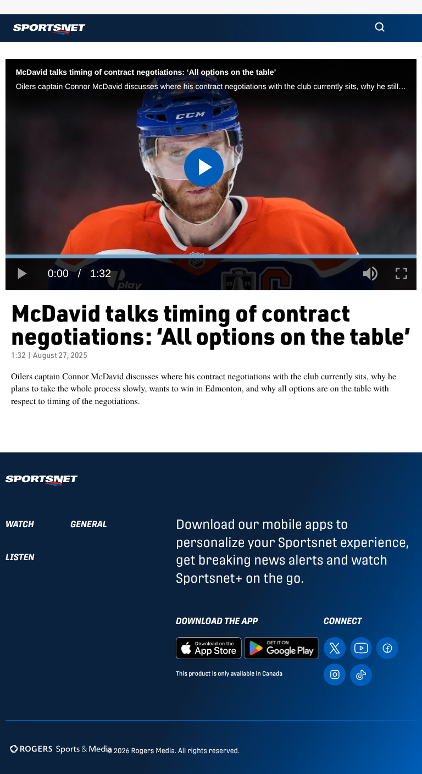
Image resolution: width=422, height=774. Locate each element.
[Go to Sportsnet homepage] (49, 29)
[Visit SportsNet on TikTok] (361, 673)
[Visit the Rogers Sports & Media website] (61, 748)
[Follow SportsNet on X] (335, 647)
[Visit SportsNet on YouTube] (361, 647)
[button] (380, 28)
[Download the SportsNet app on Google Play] (281, 647)
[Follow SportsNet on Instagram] (335, 673)
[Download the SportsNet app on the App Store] (209, 647)
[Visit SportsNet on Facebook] (387, 647)
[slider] (211, 256)
